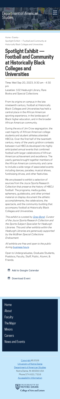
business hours (21, 247)
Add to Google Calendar (25, 270)
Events (15, 37)
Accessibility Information (30, 377)
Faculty (9, 317)
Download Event (20, 278)
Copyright (26, 360)
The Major (10, 323)
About (8, 311)
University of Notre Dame (30, 363)
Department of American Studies (30, 367)
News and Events (15, 341)
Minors (9, 329)
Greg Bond (39, 216)
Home (7, 37)
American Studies (20, 15)
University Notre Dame (30, 3)
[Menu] (55, 12)
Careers (9, 335)
